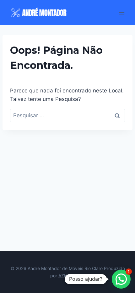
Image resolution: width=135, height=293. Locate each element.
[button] (121, 279)
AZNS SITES (71, 275)
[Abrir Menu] (121, 12)
